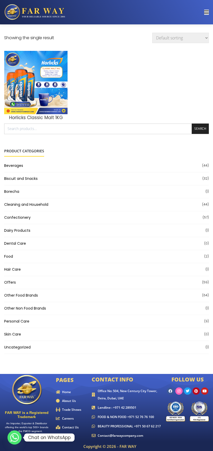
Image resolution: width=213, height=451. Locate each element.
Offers (10, 282)
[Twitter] (187, 391)
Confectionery (17, 217)
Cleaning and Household (26, 204)
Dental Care (15, 243)
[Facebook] (170, 391)
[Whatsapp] (15, 437)
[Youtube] (204, 391)
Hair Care (12, 269)
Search (200, 128)
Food (8, 256)
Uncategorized (17, 347)
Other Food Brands (21, 295)
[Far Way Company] (35, 12)
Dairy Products (17, 230)
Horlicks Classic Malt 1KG (36, 117)
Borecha (11, 191)
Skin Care (12, 334)
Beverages (13, 165)
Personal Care (16, 321)
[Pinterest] (196, 391)
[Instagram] (179, 391)
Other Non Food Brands (25, 308)
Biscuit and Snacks (21, 178)
